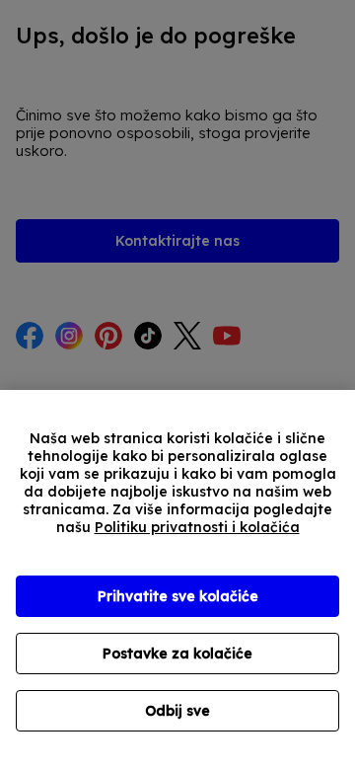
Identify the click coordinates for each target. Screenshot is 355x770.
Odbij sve (177, 711)
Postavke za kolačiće (177, 653)
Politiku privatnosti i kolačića (197, 527)
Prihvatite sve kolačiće (178, 596)
